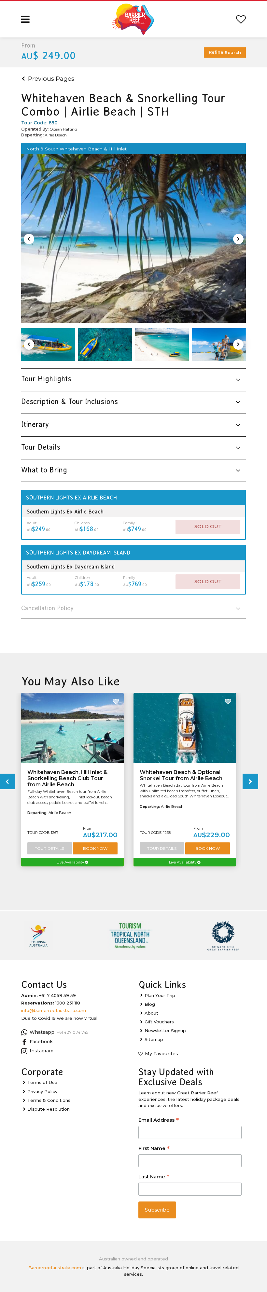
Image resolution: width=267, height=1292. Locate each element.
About (151, 1013)
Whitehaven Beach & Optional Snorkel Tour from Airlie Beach (181, 775)
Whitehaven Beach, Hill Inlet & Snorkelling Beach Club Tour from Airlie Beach (67, 778)
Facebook (41, 1042)
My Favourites (161, 1054)
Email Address (158, 1120)
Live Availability (71, 862)
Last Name (153, 1177)
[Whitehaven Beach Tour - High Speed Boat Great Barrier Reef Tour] (48, 344)
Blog (150, 1004)
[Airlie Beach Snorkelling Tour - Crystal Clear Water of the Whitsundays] (105, 344)
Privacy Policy (42, 1091)
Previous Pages (51, 78)
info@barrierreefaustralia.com (53, 1010)
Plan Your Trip (160, 995)
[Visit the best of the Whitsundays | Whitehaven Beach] (162, 344)
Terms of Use (42, 1082)
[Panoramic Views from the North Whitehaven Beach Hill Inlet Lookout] (133, 239)
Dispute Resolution (48, 1109)
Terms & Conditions (48, 1100)
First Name (154, 1149)
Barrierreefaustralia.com (54, 1267)
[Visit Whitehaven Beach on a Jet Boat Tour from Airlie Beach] (219, 344)
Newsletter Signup (165, 1030)
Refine (225, 52)
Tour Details (49, 848)
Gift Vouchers (159, 1021)
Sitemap (154, 1039)
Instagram (41, 1051)
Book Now (95, 848)
